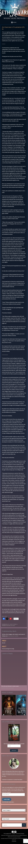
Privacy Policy (14, 841)
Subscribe (7, 799)
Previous (4, 715)
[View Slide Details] (9, 705)
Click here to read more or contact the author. (12, 779)
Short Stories (13, 624)
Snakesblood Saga (10, 625)
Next (24, 715)
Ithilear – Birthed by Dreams (18, 833)
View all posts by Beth (13, 636)
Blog (8, 624)
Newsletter (4, 790)
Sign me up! (14, 750)
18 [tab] (15, 715)
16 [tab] (12, 715)
